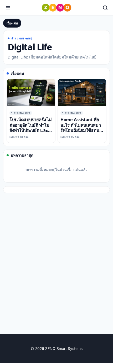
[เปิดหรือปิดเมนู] (8, 7)
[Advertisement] (56, 269)
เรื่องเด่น (12, 23)
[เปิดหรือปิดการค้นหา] (105, 7)
